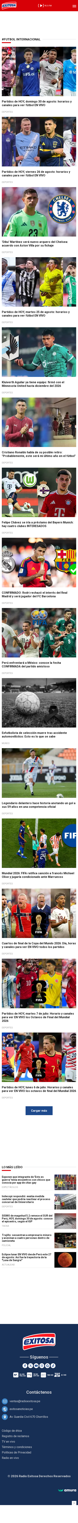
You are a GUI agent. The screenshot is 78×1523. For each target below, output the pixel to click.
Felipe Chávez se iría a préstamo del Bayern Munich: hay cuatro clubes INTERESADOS (37, 524)
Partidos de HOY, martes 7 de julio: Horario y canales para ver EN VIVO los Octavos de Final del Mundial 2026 (38, 1017)
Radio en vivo (10, 1458)
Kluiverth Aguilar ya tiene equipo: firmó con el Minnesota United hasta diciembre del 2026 (33, 384)
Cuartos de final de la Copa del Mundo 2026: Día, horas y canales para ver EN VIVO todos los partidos (39, 945)
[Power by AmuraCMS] (67, 1490)
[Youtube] (36, 1365)
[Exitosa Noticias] (9, 5)
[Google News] (47, 1365)
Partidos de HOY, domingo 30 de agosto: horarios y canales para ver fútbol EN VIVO (37, 103)
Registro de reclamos (15, 1436)
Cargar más (39, 1110)
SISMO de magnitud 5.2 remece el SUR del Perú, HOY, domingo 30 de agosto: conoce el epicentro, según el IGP (27, 1218)
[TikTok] (53, 1365)
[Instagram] (41, 1365)
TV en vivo (8, 1441)
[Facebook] (24, 1365)
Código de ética (12, 1430)
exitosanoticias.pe (21, 1409)
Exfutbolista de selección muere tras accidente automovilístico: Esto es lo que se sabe (34, 734)
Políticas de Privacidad (16, 1452)
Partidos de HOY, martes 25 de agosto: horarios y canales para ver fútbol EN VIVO (36, 313)
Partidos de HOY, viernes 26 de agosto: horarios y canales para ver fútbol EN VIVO (36, 173)
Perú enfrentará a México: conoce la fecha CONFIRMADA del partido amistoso (31, 664)
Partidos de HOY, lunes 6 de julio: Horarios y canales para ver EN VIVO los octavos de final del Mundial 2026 (39, 1089)
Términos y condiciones (17, 1447)
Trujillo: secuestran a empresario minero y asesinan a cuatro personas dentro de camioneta (27, 1238)
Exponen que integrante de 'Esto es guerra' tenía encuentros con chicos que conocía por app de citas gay (26, 1179)
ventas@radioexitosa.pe (25, 1401)
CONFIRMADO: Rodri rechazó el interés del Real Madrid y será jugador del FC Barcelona (34, 594)
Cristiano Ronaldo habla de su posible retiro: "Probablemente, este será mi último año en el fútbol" (39, 454)
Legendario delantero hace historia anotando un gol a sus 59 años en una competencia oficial (38, 804)
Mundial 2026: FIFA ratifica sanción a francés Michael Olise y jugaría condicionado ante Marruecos (38, 875)
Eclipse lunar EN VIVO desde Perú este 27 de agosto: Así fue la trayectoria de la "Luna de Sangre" (26, 1257)
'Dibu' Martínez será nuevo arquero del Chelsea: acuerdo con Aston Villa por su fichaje (35, 243)
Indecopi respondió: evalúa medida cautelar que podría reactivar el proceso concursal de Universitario (26, 1199)
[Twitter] (30, 1365)
